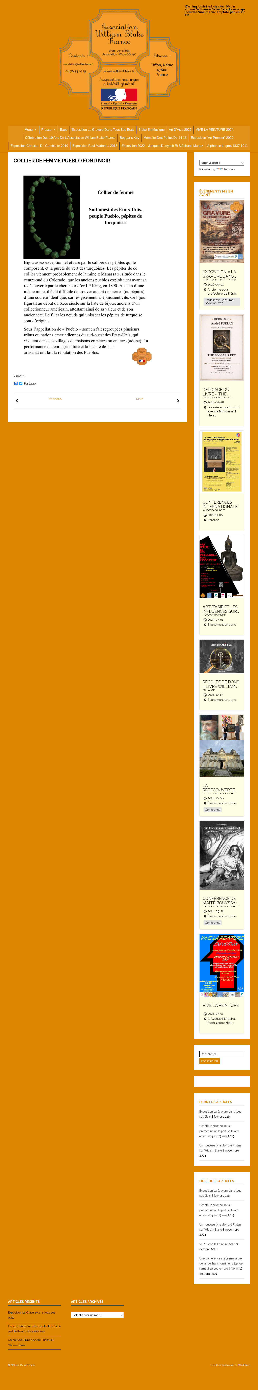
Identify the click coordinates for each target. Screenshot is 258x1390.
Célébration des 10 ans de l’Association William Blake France (70, 137)
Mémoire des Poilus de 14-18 (165, 137)
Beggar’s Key (129, 137)
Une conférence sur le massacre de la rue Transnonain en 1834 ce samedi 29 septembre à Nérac (220, 1263)
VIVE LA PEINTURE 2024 (214, 129)
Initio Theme (217, 1365)
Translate (229, 169)
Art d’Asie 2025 (180, 129)
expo (64, 129)
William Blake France (22, 1365)
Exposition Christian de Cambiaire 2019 (39, 145)
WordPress (244, 1365)
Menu (29, 129)
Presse (46, 129)
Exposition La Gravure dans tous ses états (103, 129)
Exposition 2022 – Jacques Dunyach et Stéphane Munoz (162, 145)
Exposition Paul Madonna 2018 (94, 145)
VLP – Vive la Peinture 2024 (217, 1244)
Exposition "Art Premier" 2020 (212, 137)
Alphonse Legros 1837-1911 (227, 145)
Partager (30, 383)
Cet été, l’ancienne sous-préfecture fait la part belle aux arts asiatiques (219, 1131)
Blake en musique (151, 129)
